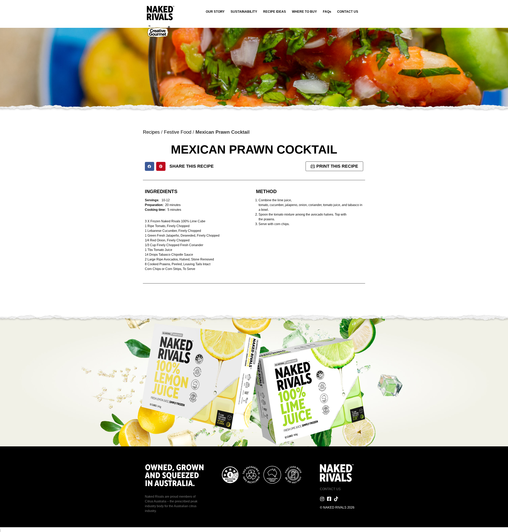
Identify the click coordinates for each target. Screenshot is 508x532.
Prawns (164, 264)
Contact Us (330, 489)
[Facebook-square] (329, 498)
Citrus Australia (155, 501)
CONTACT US (347, 11)
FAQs (327, 11)
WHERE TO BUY (304, 11)
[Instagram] (322, 498)
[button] (149, 166)
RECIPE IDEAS (274, 11)
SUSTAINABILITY (244, 11)
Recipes (151, 132)
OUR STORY (215, 11)
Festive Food (177, 132)
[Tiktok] (336, 498)
